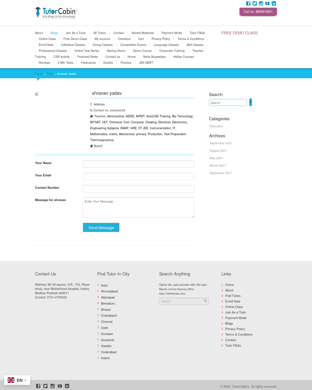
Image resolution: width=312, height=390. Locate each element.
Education (216, 126)
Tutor (49, 73)
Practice (126, 62)
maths (113, 134)
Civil (126, 122)
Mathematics (98, 134)
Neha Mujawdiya (154, 56)
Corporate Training (172, 50)
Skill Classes (195, 44)
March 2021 (218, 165)
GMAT (124, 128)
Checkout (124, 38)
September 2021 (221, 143)
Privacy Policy (161, 38)
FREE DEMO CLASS (239, 32)
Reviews (44, 62)
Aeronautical (115, 116)
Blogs (54, 32)
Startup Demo (116, 50)
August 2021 (218, 150)
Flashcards (88, 62)
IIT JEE (143, 128)
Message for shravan (50, 199)
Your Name (43, 162)
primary (141, 134)
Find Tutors (233, 295)
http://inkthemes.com (172, 293)
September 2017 (221, 173)
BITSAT (95, 122)
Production (155, 134)
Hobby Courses (183, 56)
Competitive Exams (133, 44)
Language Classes (166, 44)
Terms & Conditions (191, 38)
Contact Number (47, 187)
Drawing (151, 122)
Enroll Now (46, 44)
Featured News (87, 56)
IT (174, 128)
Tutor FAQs (197, 32)
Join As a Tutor (76, 32)
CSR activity (61, 56)
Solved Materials (143, 32)
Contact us (112, 56)
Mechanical (126, 134)
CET (105, 122)
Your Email (43, 175)
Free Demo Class (75, 38)
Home (132, 56)
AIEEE (130, 116)
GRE (133, 128)
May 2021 (216, 158)
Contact (119, 32)
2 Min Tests (65, 62)
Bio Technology (182, 116)
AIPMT (140, 116)
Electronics (179, 122)
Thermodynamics (102, 140)
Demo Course (142, 50)
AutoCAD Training (158, 116)
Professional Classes (53, 50)
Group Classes (103, 44)
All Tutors (99, 32)
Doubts (108, 62)
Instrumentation (160, 128)
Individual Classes (73, 44)
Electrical (164, 122)
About (39, 32)
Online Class (47, 38)
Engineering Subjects (104, 128)
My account (102, 38)
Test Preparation (175, 134)
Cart (141, 38)
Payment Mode (172, 32)
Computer (137, 122)
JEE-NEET (146, 62)
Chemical (115, 122)
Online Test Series (86, 50)
